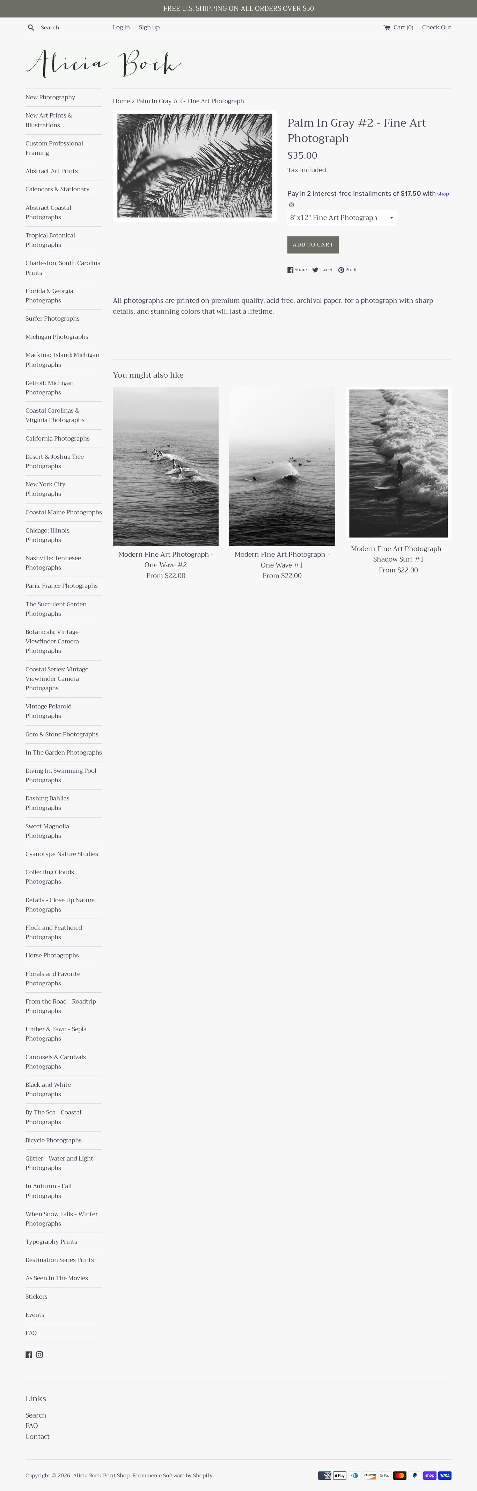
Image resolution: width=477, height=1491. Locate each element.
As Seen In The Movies (56, 1278)
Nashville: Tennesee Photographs (53, 563)
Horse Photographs (52, 955)
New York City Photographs (45, 489)
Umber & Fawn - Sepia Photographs (56, 1034)
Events (34, 1315)
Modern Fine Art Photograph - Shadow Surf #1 (398, 554)
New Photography (50, 97)
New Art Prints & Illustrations (48, 120)
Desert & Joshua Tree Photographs (54, 461)
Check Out (437, 27)
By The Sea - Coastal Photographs (53, 1117)
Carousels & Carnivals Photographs (55, 1062)
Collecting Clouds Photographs (49, 877)
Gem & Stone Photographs (61, 734)
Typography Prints (51, 1242)
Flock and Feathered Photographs (53, 932)
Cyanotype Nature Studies (61, 854)
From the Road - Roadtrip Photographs (60, 1006)
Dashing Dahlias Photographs (47, 803)
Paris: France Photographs (61, 586)
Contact (37, 1436)
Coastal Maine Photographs (63, 512)
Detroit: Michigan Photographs (49, 388)
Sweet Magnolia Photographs (47, 831)
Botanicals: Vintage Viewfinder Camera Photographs (52, 641)
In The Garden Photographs (63, 753)
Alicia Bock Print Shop (101, 1475)
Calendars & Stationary (57, 189)
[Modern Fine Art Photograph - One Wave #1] (282, 466)
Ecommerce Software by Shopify (172, 1475)
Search (35, 1415)
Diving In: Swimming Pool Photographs (60, 775)
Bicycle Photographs (53, 1140)
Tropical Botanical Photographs (50, 240)
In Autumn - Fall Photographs (48, 1191)
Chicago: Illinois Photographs (47, 535)
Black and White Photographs (48, 1089)
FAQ (31, 1333)
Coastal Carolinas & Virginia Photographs (55, 415)
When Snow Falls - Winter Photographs (61, 1219)
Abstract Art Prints (51, 171)
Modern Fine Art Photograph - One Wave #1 (282, 560)
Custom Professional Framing (54, 148)
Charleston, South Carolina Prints (63, 268)
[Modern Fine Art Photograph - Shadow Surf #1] (399, 463)
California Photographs (57, 439)
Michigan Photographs (56, 337)
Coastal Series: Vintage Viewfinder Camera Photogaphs (56, 678)
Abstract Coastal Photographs (48, 212)
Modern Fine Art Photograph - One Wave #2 (165, 560)
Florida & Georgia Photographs (49, 296)
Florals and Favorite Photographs (52, 979)
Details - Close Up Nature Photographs (60, 905)
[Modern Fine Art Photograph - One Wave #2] (166, 466)
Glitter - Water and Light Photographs (59, 1163)
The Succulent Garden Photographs (56, 609)
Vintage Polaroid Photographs (48, 711)
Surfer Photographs (52, 319)
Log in (121, 27)
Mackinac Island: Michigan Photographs (62, 360)
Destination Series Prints (59, 1260)
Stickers (36, 1297)
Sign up (149, 27)
